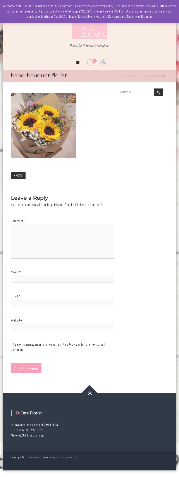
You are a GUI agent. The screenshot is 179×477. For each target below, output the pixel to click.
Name (16, 272)
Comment (18, 221)
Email (16, 296)
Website (16, 320)
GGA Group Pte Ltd (66, 457)
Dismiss (146, 16)
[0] (91, 63)
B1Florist (36, 457)
